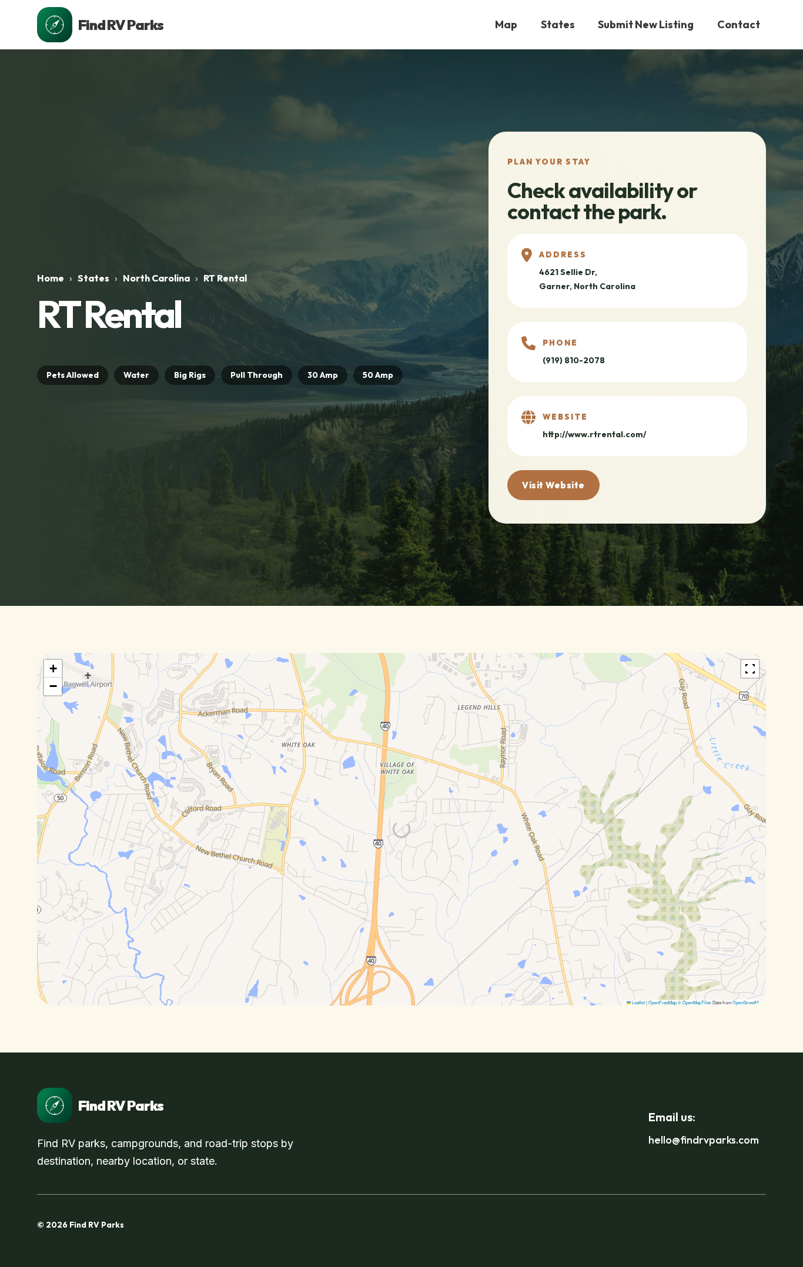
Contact (738, 24)
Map (506, 24)
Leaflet (638, 1002)
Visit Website (553, 485)
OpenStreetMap (747, 1002)
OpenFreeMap (662, 1002)
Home (50, 278)
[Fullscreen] (750, 669)
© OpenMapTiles (694, 1002)
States (558, 24)
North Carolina (156, 278)
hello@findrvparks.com (703, 1140)
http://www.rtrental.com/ (594, 434)
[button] (53, 669)
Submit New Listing (646, 24)
